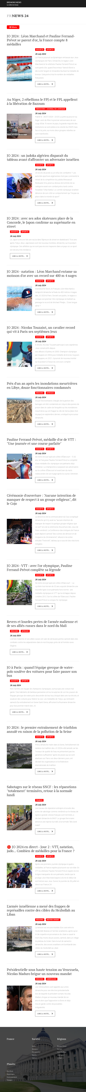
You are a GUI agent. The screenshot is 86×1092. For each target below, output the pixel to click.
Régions (39, 393)
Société (39, 49)
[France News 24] (18, 16)
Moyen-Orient (53, 920)
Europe (59, 1049)
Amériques (51, 979)
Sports (50, 49)
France (39, 800)
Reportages (11, 1074)
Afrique (50, 393)
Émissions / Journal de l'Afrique (50, 109)
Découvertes (36, 1052)
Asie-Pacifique (61, 1052)
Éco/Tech (10, 1071)
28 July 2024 (40, 54)
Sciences (35, 1049)
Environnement (12, 1077)
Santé (34, 1046)
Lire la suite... (43, 84)
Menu (14, 27)
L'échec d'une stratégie (14, 5)
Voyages (9, 1080)
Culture (34, 1058)
